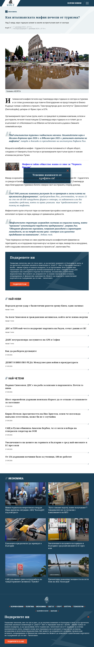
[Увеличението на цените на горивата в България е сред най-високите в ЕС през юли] (68, 529)
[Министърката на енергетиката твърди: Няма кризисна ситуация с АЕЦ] (25, 493)
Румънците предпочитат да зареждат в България (23, 544)
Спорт (59, 607)
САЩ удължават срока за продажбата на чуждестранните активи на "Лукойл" (23, 580)
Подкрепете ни (19, 284)
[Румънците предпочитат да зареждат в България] (25, 529)
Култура (67, 607)
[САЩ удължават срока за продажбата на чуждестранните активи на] (25, 565)
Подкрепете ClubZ (16, 641)
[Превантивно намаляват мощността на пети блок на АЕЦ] (68, 565)
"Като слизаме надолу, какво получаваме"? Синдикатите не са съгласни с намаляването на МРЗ (67, 510)
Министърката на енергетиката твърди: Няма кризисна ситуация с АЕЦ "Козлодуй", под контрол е (25, 510)
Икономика (12, 12)
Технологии (78, 607)
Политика (30, 607)
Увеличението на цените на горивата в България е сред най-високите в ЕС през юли (66, 546)
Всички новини (74, 3)
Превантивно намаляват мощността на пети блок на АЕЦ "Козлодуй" (68, 580)
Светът (51, 607)
